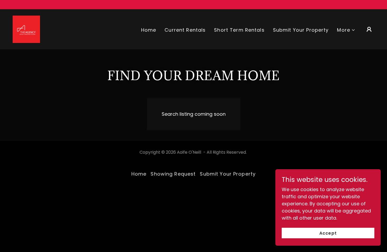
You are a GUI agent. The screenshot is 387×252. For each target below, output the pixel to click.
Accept (327, 233)
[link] (26, 29)
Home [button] (139, 174)
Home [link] (148, 30)
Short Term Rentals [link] (239, 30)
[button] (346, 29)
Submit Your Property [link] (301, 30)
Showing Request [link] (173, 174)
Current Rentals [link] (185, 30)
